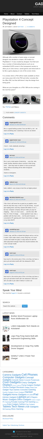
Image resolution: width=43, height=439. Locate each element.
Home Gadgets (19, 394)
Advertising (14, 425)
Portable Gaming (17, 402)
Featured (18, 385)
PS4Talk (8, 107)
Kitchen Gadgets (9, 397)
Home (6, 14)
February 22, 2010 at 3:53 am (17, 142)
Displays (7, 384)
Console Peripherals (31, 380)
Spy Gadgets (30, 404)
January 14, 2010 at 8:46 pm (17, 124)
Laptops (21, 396)
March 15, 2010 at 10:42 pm (17, 184)
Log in (30, 436)
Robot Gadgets (13, 404)
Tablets (27, 14)
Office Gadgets (24, 399)
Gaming (32, 389)
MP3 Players (32, 397)
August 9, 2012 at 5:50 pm (16, 255)
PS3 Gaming (30, 402)
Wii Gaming (7, 409)
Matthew (20, 26)
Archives (21, 425)
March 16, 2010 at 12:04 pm (17, 199)
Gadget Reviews (16, 387)
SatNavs (22, 404)
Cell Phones (30, 374)
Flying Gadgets (27, 385)
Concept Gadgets (20, 112)
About (12, 14)
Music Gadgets (10, 399)
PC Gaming (7, 402)
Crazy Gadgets (28, 382)
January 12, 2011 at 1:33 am (17, 231)
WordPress (23, 436)
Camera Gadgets (12, 374)
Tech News (35, 14)
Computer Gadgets (14, 377)
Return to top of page (23, 431)
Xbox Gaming (17, 409)
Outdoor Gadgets (36, 399)
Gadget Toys (8, 390)
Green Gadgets (19, 392)
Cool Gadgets (12, 382)
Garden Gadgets (8, 392)
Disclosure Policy (8, 418)
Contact (19, 14)
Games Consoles (21, 390)
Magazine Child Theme (24, 434)
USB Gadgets (32, 406)
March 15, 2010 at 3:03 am (17, 157)
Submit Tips (6, 425)
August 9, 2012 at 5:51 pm (16, 272)
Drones (14, 385)
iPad (35, 394)
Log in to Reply (9, 134)
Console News (18, 380)
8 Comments (31, 26)
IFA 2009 (30, 395)
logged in (14, 293)
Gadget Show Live (31, 387)
